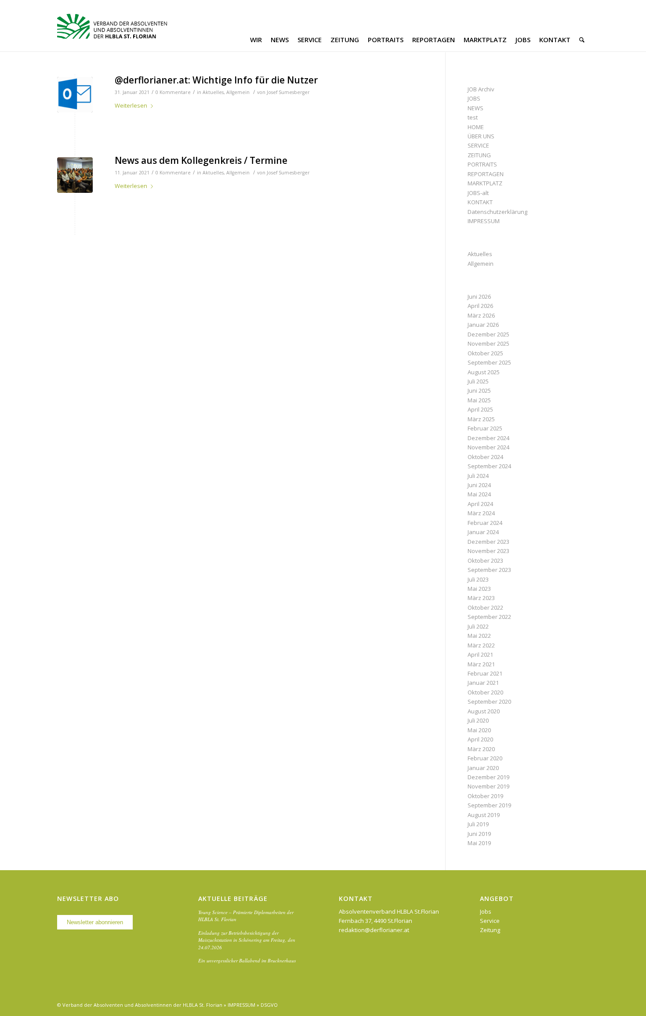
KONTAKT (480, 202)
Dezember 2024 (488, 438)
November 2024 (488, 447)
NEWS (475, 108)
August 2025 (484, 372)
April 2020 (480, 739)
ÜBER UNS (481, 136)
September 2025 (489, 362)
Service (490, 921)
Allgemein (238, 92)
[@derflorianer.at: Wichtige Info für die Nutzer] (75, 94)
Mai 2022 (479, 636)
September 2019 (489, 805)
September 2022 (489, 617)
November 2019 (488, 786)
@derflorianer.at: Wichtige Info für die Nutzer (216, 80)
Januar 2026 (483, 325)
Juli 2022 (478, 626)
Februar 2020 (485, 758)
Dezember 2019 (488, 777)
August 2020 (484, 711)
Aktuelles (213, 92)
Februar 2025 (485, 428)
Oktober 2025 (485, 353)
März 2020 (481, 749)
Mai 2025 (479, 400)
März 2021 (481, 664)
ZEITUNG (479, 155)
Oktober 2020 (485, 692)
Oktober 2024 (485, 457)
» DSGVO (267, 1005)
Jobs (485, 911)
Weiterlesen (131, 105)
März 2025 (481, 419)
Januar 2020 (483, 768)
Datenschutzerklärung (497, 212)
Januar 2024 (483, 532)
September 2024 (489, 466)
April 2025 (480, 409)
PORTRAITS (482, 164)
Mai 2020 (479, 730)
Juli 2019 (478, 824)
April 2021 (480, 654)
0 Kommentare (173, 92)
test (473, 117)
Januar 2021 (483, 683)
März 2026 (481, 315)
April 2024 (480, 504)
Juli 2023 (478, 579)
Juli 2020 (478, 720)
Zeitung (490, 930)
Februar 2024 (485, 523)
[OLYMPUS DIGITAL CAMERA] (75, 175)
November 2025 (488, 343)
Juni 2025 (479, 390)
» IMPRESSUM (239, 1005)
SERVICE (478, 145)
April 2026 (480, 306)
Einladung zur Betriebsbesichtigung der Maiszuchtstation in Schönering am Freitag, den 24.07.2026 (246, 940)
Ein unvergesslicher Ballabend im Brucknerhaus (247, 960)
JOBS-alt (478, 193)
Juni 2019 (479, 834)
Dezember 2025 (488, 334)
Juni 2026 (479, 296)
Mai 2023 (479, 589)
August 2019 (484, 815)
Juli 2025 (478, 381)
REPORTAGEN (486, 174)
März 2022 (481, 645)
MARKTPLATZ (485, 183)
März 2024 (481, 513)
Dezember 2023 (488, 542)
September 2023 (489, 570)
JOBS (474, 98)
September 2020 (489, 701)
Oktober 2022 (485, 607)
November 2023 (488, 551)
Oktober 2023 (485, 560)
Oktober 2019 (485, 796)
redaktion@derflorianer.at (374, 930)
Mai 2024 (479, 494)
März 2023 (481, 598)
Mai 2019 (479, 843)
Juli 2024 (478, 476)
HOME (476, 127)
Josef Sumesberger (288, 92)
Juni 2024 (479, 485)
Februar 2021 (485, 673)
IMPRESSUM (484, 221)
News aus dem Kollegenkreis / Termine (201, 160)
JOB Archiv (481, 89)
